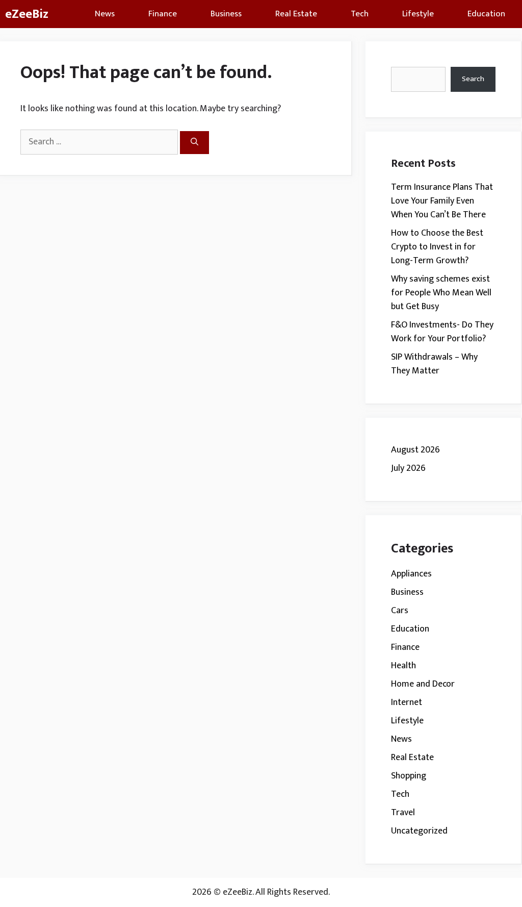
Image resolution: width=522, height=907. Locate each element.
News (105, 14)
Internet (406, 702)
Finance (162, 14)
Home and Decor (423, 684)
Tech (360, 14)
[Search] (194, 142)
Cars (399, 610)
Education (486, 14)
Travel (403, 812)
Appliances (411, 574)
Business (226, 14)
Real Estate (296, 14)
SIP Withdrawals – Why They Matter (434, 364)
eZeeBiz (26, 14)
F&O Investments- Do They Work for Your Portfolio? (442, 331)
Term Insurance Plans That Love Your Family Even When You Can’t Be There (442, 201)
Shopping (408, 776)
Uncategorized (419, 831)
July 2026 (408, 468)
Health (403, 665)
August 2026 (415, 450)
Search (473, 78)
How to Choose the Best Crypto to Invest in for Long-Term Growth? (437, 246)
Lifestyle (418, 14)
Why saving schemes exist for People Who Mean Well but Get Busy (441, 292)
